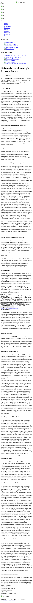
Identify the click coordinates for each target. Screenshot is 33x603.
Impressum (15, 308)
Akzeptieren (4, 307)
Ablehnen (11, 307)
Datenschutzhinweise (6, 308)
